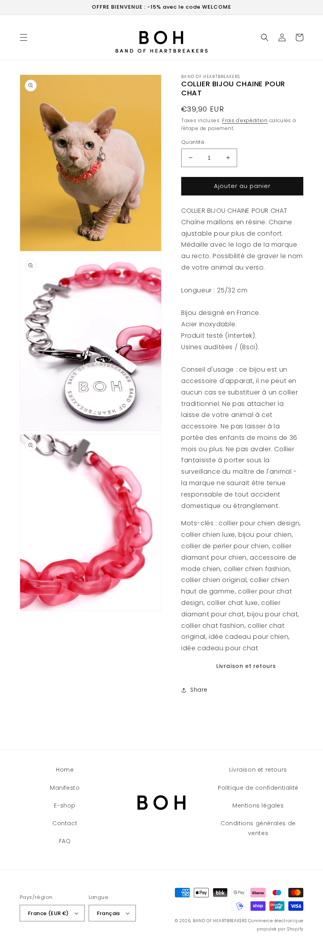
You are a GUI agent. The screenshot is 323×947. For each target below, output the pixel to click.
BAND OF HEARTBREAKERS (220, 921)
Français (108, 913)
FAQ (65, 841)
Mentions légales (258, 805)
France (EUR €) (48, 913)
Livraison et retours (246, 666)
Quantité (192, 142)
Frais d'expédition (245, 120)
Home (65, 770)
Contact (64, 823)
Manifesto (65, 788)
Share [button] (199, 690)
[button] (23, 37)
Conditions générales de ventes (258, 828)
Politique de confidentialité (258, 788)
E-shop (65, 805)
